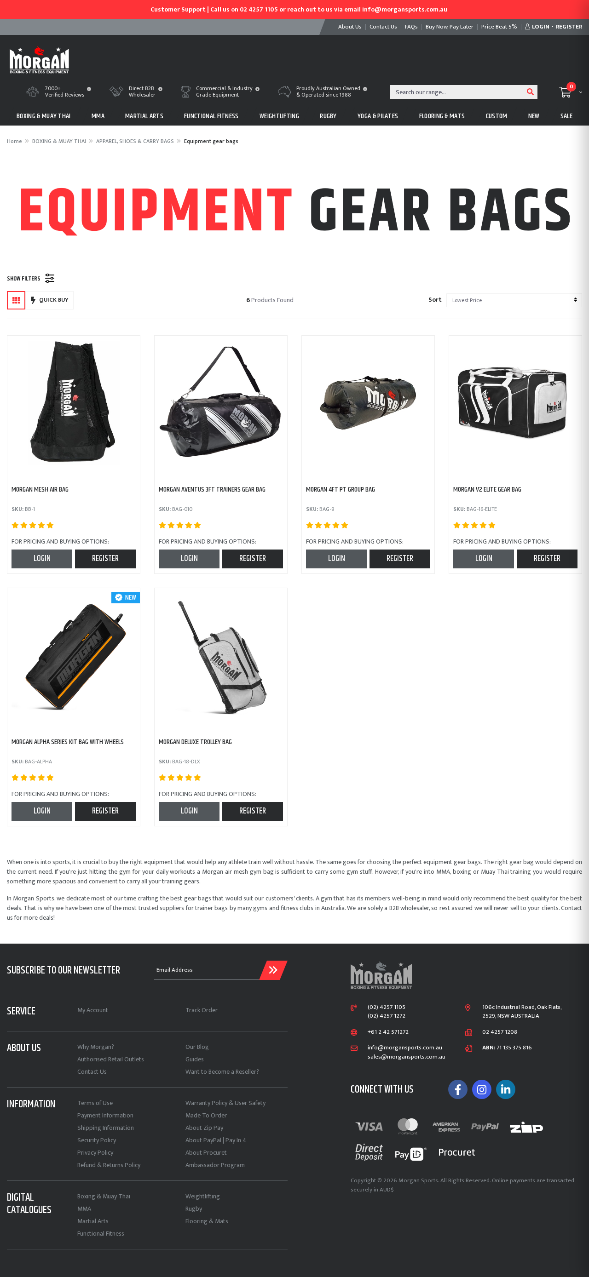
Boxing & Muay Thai (103, 1196)
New (534, 116)
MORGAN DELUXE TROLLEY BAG (195, 742)
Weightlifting (202, 1196)
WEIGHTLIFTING (279, 116)
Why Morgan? (95, 1047)
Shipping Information (105, 1127)
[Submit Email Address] (273, 970)
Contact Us (92, 1071)
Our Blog (197, 1047)
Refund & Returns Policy (108, 1165)
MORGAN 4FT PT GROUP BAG (340, 489)
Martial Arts (93, 1221)
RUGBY (328, 116)
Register (105, 558)
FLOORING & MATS (442, 116)
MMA (98, 116)
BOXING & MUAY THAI (44, 116)
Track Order (201, 1010)
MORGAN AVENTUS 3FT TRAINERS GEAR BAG (212, 489)
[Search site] (530, 92)
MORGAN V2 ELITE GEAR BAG (487, 489)
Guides (194, 1059)
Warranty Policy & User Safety (225, 1103)
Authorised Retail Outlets (110, 1059)
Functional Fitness (100, 1233)
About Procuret (206, 1152)
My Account (92, 1010)
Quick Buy (53, 300)
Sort (435, 299)
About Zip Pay (204, 1127)
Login (42, 558)
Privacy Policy (95, 1152)
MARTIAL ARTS (144, 116)
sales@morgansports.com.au (406, 1057)
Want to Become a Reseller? (222, 1071)
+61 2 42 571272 (388, 1032)
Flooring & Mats (206, 1221)
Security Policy (96, 1140)
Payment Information (105, 1115)
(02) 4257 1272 (386, 1016)
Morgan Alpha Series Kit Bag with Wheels (68, 742)
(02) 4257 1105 (386, 1007)
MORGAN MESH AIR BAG (40, 489)
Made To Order (206, 1115)
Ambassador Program (215, 1165)
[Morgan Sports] (39, 59)
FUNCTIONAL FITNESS (211, 116)
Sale (566, 116)
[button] (89, 89)
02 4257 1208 (499, 1032)
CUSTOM (497, 116)
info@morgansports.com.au (405, 1048)
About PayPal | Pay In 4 (216, 1140)
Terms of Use (95, 1103)
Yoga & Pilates (378, 116)
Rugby (193, 1208)
